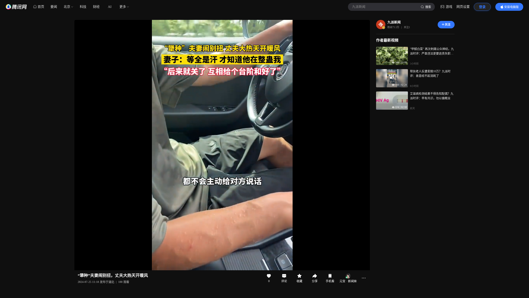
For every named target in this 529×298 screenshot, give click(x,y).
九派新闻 (394, 22)
